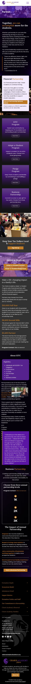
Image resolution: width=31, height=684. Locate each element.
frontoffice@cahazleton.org (11, 633)
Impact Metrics (7, 595)
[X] (8, 637)
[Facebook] (5, 637)
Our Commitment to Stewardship (13, 603)
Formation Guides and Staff (11, 599)
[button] (15, 102)
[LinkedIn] (10, 637)
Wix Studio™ (22, 681)
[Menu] (27, 3)
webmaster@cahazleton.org (11, 654)
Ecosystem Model (8, 587)
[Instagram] (3, 637)
